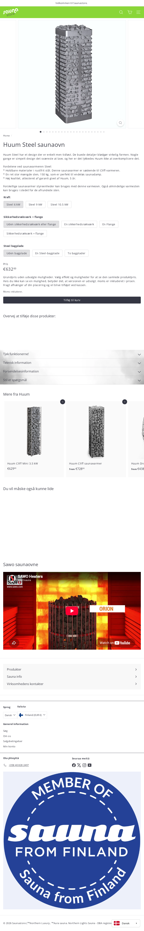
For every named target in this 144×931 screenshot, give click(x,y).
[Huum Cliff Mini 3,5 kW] (34, 437)
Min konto (9, 746)
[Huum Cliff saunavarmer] (96, 437)
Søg (5, 730)
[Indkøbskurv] (129, 12)
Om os (7, 736)
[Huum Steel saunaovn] (72, 334)
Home (6, 135)
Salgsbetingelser (12, 741)
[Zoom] (120, 122)
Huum (24, 394)
